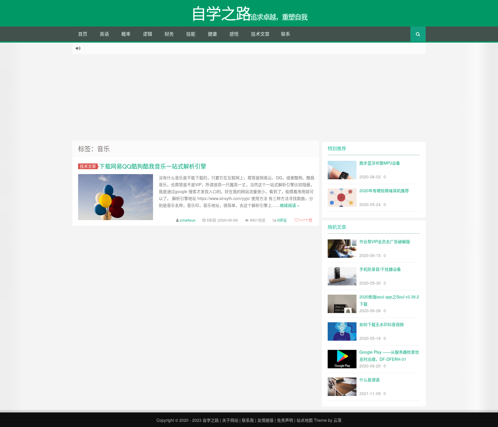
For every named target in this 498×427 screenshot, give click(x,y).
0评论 (282, 220)
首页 (82, 33)
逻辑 (147, 33)
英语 (104, 33)
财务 (169, 33)
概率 (126, 33)
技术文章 (260, 33)
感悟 (234, 33)
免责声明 (285, 420)
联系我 (248, 420)
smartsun (187, 220)
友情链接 (265, 420)
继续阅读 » (289, 205)
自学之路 (211, 420)
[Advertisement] (249, 97)
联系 (285, 33)
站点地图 (305, 420)
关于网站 (230, 420)
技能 (190, 33)
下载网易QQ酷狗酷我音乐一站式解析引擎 (152, 166)
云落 (337, 420)
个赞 (305, 220)
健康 (212, 33)
